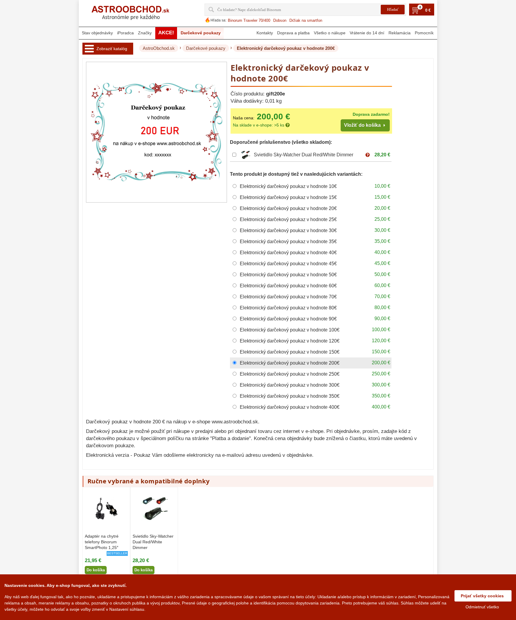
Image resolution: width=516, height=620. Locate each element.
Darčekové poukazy (205, 48)
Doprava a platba (293, 32)
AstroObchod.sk (159, 48)
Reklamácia (399, 32)
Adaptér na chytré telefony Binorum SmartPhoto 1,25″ (102, 542)
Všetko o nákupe (329, 32)
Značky (145, 32)
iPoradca (125, 32)
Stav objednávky (97, 32)
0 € (428, 10)
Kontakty (265, 32)
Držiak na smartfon (305, 20)
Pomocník (424, 32)
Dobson (279, 20)
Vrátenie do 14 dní (367, 32)
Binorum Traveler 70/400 (249, 20)
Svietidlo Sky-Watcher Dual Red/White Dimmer (303, 154)
